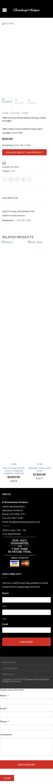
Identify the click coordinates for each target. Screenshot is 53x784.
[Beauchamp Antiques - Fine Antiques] (27, 9)
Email (6, 624)
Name (5, 593)
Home (5, 113)
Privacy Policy (8, 674)
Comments (6, 734)
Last (4, 619)
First (4, 606)
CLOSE (7, 778)
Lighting (15, 113)
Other (25, 113)
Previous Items (8, 662)
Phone (4, 721)
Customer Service (10, 668)
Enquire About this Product (24, 152)
